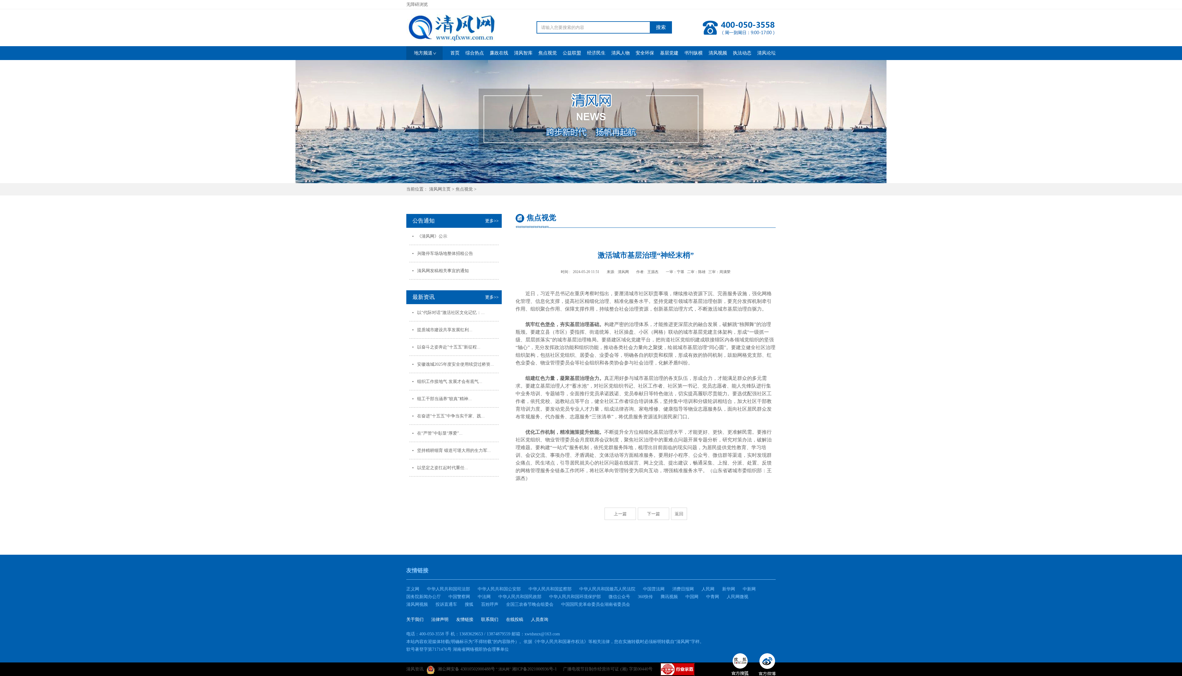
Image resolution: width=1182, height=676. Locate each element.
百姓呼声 (489, 604)
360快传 (645, 596)
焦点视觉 (464, 189)
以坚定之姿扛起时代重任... (442, 467)
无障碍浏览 (417, 4)
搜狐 (469, 604)
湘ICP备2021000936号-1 (534, 669)
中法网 (484, 596)
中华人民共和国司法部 (448, 589)
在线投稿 (514, 619)
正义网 (412, 589)
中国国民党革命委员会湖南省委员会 (595, 604)
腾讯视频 (669, 596)
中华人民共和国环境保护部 (575, 596)
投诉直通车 (446, 604)
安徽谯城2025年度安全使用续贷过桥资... (455, 364)
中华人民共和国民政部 (519, 596)
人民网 (708, 589)
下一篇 (653, 513)
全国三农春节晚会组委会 (529, 604)
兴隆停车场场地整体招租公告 (445, 253)
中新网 (749, 589)
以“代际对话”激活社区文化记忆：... (451, 312)
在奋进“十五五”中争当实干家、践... (451, 416)
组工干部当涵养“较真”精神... (444, 398)
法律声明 (439, 619)
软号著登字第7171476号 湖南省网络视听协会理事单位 (457, 649)
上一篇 (620, 513)
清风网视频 (417, 604)
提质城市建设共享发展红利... (444, 330)
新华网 (728, 589)
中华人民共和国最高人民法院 (607, 589)
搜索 (661, 27)
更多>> (492, 221)
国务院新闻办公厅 (423, 596)
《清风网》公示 (432, 236)
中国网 (691, 596)
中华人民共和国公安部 (499, 589)
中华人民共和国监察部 (550, 589)
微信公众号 (619, 596)
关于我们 (415, 619)
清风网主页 (440, 189)
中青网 (712, 596)
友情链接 (464, 619)
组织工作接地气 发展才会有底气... (449, 381)
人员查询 (539, 619)
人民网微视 (737, 596)
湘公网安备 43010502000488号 (466, 669)
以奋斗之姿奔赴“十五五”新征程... (448, 347)
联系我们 (489, 619)
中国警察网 (459, 596)
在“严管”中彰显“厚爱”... (440, 433)
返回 (679, 513)
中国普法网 (654, 589)
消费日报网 (683, 589)
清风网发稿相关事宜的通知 (443, 270)
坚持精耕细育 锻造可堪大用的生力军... (454, 450)
